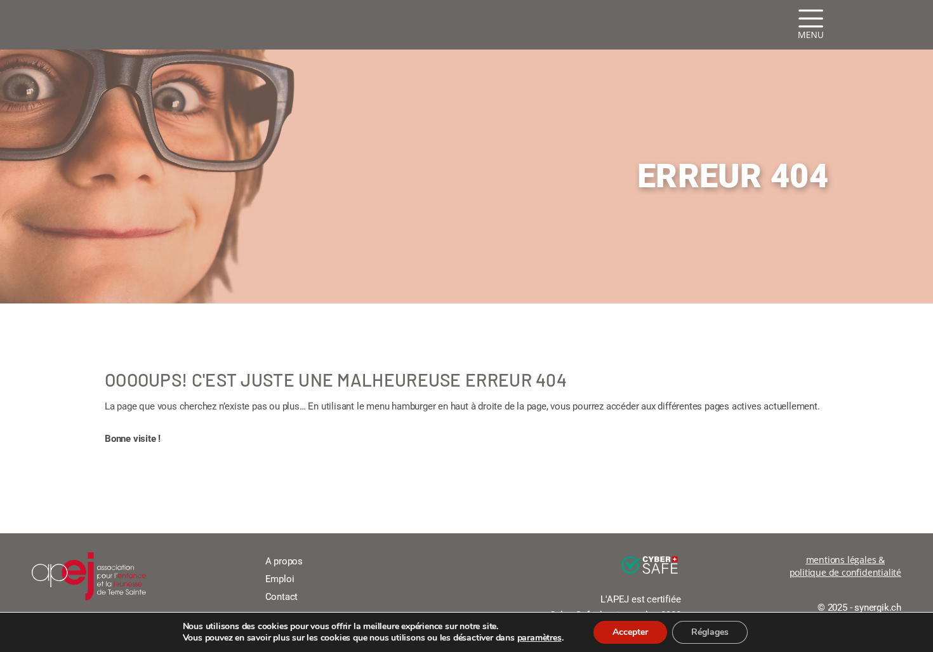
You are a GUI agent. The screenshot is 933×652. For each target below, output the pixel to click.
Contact (281, 596)
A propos (284, 561)
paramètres (539, 638)
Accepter (630, 632)
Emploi (279, 579)
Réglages (710, 632)
